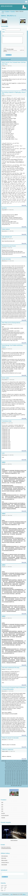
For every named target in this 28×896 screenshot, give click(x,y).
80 (8, 768)
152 (26, 777)
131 (24, 774)
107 (15, 771)
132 (26, 774)
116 (12, 773)
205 (16, 785)
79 (6, 768)
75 (21, 767)
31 (9, 763)
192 (26, 782)
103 (5, 771)
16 (5, 762)
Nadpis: (3, 31)
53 (26, 764)
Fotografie (12, 11)
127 (15, 774)
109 (19, 771)
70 (12, 767)
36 (18, 763)
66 (5, 767)
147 (15, 777)
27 (25, 762)
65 (26, 766)
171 (24, 779)
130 (21, 774)
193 (5, 783)
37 (20, 763)
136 (12, 775)
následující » (24, 760)
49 (19, 764)
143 (5, 777)
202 (26, 783)
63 (22, 766)
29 (6, 763)
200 (21, 783)
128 (17, 774)
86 (18, 768)
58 (13, 766)
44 (10, 764)
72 (16, 767)
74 (19, 767)
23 (17, 762)
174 (8, 781)
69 (10, 767)
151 (24, 777)
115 (10, 773)
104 (8, 771)
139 (19, 775)
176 (12, 781)
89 (24, 768)
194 (8, 783)
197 (15, 783)
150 (21, 777)
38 (22, 763)
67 (7, 767)
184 (8, 782)
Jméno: (3, 29)
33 (13, 763)
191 (24, 782)
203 (11, 785)
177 (15, 781)
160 (21, 778)
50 (21, 764)
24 (19, 762)
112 (26, 771)
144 (8, 777)
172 (26, 779)
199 (19, 783)
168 (17, 779)
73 (17, 767)
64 (24, 766)
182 (26, 781)
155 (10, 778)
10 (17, 760)
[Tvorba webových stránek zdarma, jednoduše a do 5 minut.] (9, 894)
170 (21, 779)
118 (17, 773)
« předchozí (3, 760)
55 (8, 766)
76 (23, 767)
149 (19, 777)
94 (10, 770)
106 (12, 771)
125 (10, 774)
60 (17, 766)
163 (5, 779)
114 (8, 773)
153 (5, 778)
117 (14, 773)
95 (12, 770)
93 (8, 770)
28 (26, 762)
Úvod (3, 11)
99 (19, 770)
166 (12, 779)
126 (12, 774)
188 (17, 782)
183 (5, 782)
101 (24, 770)
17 (7, 762)
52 (25, 764)
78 (26, 767)
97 (16, 770)
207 (21, 785)
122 (26, 773)
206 (18, 785)
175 (10, 781)
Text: (3, 35)
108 (17, 771)
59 (15, 766)
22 (16, 762)
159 (19, 778)
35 (17, 763)
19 (10, 762)
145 (10, 777)
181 (24, 781)
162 (26, 778)
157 (15, 778)
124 (8, 774)
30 (8, 763)
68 (8, 767)
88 (22, 768)
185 (10, 782)
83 (13, 768)
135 (10, 775)
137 (15, 775)
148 (17, 777)
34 (15, 763)
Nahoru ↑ (24, 894)
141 (24, 775)
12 (20, 760)
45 (12, 764)
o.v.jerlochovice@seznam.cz (6, 848)
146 (12, 777)
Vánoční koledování (14, 840)
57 (11, 766)
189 (19, 782)
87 (20, 768)
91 (5, 770)
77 (25, 767)
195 (10, 783)
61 (18, 766)
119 (19, 773)
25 (21, 762)
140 (21, 775)
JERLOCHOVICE (6, 6)
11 (19, 760)
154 (8, 778)
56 (9, 766)
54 (6, 766)
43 (8, 764)
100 (21, 770)
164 (8, 779)
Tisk (11, 894)
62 (20, 766)
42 (7, 764)
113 (6, 773)
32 (11, 763)
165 (10, 779)
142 (26, 775)
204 (14, 785)
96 (14, 770)
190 (21, 782)
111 (24, 771)
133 (5, 775)
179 (19, 781)
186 (12, 782)
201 (24, 783)
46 (14, 764)
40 (26, 763)
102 (26, 770)
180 (21, 781)
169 (19, 779)
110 (21, 771)
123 (5, 774)
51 (23, 764)
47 (16, 764)
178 (17, 781)
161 (24, 778)
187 (15, 782)
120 (21, 773)
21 (14, 762)
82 (11, 768)
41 (5, 764)
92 (7, 770)
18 (8, 762)
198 (17, 783)
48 (17, 764)
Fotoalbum (7, 11)
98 (17, 770)
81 (9, 768)
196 (12, 783)
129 (19, 774)
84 (15, 768)
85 (17, 768)
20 (12, 762)
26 (23, 762)
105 (10, 771)
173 (5, 781)
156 (12, 778)
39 (24, 763)
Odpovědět (24, 89)
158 (17, 778)
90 (26, 768)
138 (17, 775)
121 (23, 773)
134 (8, 775)
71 (14, 767)
